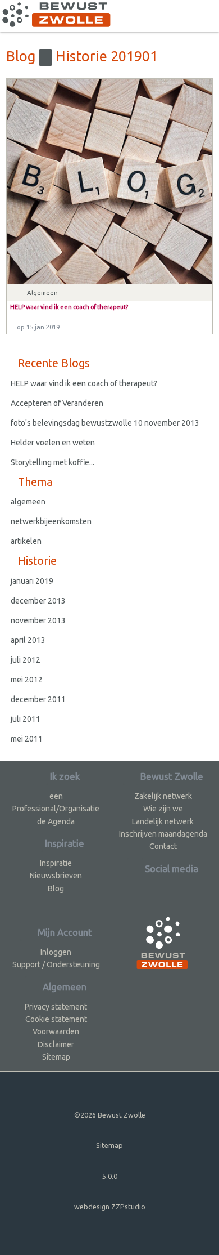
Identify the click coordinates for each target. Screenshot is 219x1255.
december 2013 (38, 600)
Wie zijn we (163, 808)
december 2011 (38, 699)
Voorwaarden (56, 1031)
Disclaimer (56, 1044)
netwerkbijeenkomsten (51, 521)
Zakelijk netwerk (163, 796)
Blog (56, 888)
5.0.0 (109, 1176)
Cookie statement (56, 1019)
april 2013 (28, 640)
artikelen (26, 541)
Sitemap (56, 1056)
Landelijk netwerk (163, 821)
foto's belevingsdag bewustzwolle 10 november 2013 (105, 422)
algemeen (28, 501)
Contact (163, 846)
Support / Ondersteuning (56, 964)
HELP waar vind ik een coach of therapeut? (84, 383)
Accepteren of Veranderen (57, 403)
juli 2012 (25, 659)
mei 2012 (27, 679)
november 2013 (38, 620)
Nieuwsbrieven (56, 875)
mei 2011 (27, 738)
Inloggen (55, 952)
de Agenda (56, 821)
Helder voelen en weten (53, 442)
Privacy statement (56, 1006)
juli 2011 (25, 718)
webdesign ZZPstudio (109, 1207)
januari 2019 (32, 581)
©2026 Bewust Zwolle (109, 1115)
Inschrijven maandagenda (163, 833)
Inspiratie (56, 863)
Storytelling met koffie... (52, 462)
